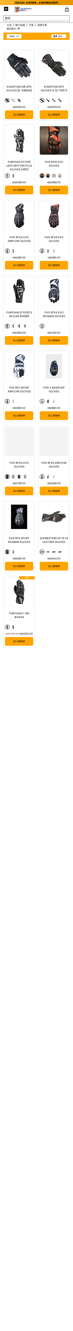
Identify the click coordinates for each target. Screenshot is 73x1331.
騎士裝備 (20, 25)
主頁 (9, 25)
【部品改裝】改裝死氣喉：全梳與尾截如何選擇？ (37, 2)
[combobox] (58, 36)
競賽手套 (42, 25)
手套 (31, 25)
